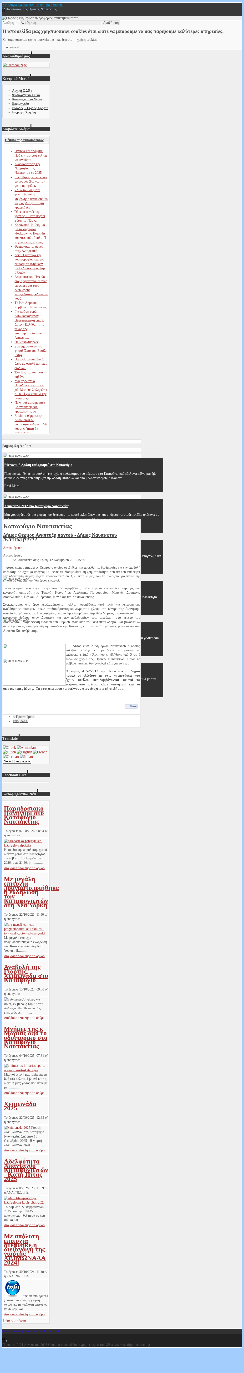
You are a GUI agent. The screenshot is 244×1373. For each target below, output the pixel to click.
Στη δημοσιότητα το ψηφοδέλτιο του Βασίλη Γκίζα (31, 351)
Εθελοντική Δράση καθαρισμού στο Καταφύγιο (38, 465)
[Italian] (26, 756)
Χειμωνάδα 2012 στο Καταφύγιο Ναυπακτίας (36, 506)
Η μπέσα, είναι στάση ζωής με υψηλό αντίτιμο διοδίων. (31, 363)
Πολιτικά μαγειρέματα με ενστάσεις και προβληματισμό (30, 407)
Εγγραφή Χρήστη (24, 112)
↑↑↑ (4, 1340)
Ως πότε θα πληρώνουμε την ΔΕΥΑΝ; (31, 670)
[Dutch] (9, 752)
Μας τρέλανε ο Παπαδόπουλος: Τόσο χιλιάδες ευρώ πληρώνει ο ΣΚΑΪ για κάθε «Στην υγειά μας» (31, 389)
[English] (24, 752)
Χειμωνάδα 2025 (20, 1106)
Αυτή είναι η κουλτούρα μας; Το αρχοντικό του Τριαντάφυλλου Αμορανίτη (57, 547)
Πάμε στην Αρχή (14, 1320)
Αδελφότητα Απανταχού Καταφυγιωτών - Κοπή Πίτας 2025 (26, 1170)
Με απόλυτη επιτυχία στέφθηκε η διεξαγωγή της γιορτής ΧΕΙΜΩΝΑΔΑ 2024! (25, 1249)
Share (133, 706)
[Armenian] (26, 747)
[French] (40, 752)
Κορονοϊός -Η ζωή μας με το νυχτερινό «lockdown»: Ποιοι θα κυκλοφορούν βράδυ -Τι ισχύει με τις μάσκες (31, 233)
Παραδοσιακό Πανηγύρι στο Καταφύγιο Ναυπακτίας (24, 815)
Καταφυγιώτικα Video (27, 99)
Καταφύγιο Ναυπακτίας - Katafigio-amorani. (32, 5)
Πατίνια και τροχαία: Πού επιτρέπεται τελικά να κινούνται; (31, 155)
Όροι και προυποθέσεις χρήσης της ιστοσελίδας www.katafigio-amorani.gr (99, 1345)
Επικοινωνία (20, 103)
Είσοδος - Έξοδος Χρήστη (30, 108)
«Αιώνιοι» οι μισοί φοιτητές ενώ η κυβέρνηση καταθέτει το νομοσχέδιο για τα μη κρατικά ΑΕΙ (31, 198)
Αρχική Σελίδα (22, 90)
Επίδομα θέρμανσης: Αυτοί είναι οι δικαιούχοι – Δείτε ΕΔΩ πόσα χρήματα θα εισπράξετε (31, 424)
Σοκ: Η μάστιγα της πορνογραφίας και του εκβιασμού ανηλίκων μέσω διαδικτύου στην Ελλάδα (30, 263)
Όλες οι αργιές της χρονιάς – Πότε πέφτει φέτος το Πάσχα (30, 216)
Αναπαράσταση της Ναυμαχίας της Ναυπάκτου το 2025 (28, 168)
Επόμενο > (20, 721)
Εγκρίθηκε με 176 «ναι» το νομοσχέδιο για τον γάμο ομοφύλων (31, 181)
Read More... (13, 486)
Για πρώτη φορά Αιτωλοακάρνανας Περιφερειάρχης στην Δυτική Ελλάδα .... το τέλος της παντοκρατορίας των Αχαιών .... (29, 324)
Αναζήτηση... (11, 23)
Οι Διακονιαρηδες (27, 342)
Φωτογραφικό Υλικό (26, 95)
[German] (11, 756)
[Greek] (9, 747)
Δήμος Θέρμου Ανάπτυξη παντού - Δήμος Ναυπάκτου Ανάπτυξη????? (60, 537)
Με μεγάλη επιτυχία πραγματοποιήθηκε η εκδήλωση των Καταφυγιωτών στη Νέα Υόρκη (31, 892)
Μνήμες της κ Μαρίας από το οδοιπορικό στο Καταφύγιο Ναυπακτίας (25, 1037)
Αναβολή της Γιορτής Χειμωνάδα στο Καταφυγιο (26, 973)
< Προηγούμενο (24, 717)
